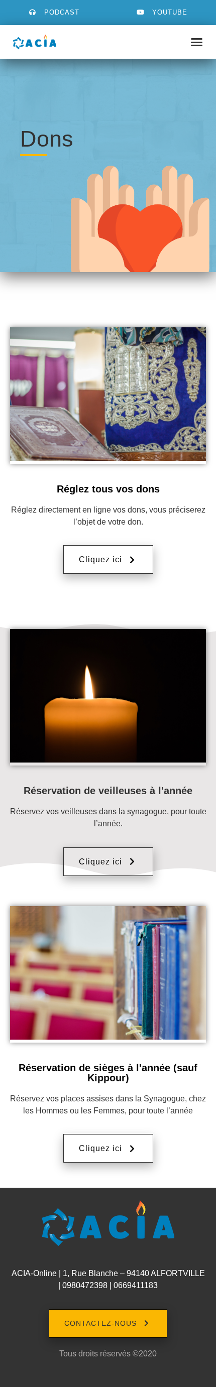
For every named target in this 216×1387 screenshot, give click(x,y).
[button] (196, 42)
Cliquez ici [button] (100, 559)
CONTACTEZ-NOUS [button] (100, 1323)
